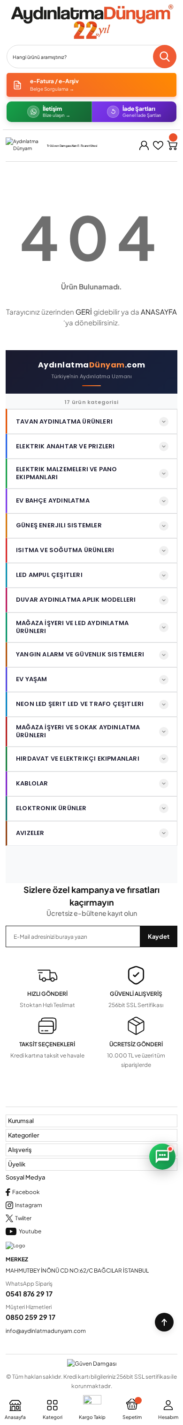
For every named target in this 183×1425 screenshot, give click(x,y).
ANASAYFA (159, 311)
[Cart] (172, 145)
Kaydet (158, 936)
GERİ (84, 311)
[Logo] (91, 22)
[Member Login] (144, 145)
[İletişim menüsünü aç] (162, 1157)
